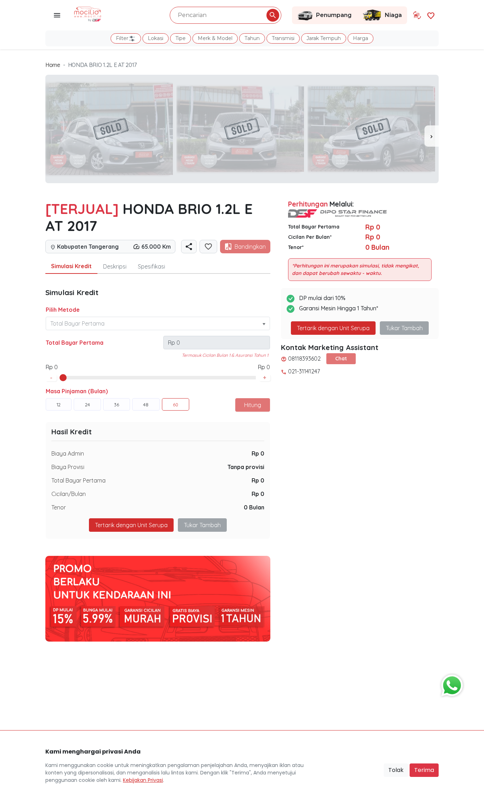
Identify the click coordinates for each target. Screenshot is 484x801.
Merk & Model (215, 38)
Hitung (252, 404)
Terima (424, 770)
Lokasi (155, 38)
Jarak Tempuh (323, 38)
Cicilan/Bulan (68, 493)
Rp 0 (258, 453)
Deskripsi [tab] (114, 266)
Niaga (393, 15)
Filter (122, 38)
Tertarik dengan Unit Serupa (333, 328)
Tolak (396, 770)
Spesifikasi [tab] (151, 266)
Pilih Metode (63, 309)
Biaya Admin (67, 453)
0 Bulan (254, 507)
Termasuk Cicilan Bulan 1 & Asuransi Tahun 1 (225, 355)
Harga (360, 38)
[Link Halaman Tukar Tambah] (417, 15)
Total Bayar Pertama (74, 342)
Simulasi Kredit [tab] (71, 266)
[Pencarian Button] (272, 15)
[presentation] (431, 136)
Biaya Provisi (67, 466)
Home (52, 64)
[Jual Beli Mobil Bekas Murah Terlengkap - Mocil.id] (88, 13)
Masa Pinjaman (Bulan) (77, 391)
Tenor (58, 507)
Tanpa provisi (245, 466)
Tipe (180, 38)
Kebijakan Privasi (143, 780)
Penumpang (333, 15)
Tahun (252, 38)
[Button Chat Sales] (450, 684)
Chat (341, 358)
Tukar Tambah (202, 525)
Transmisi (283, 38)
